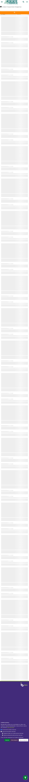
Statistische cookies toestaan (9, 729)
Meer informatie (10, 727)
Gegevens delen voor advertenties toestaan (13, 733)
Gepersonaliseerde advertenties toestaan (13, 735)
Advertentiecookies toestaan (9, 731)
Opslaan (7, 740)
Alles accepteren (23, 740)
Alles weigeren (14, 740)
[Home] (13, 2)
